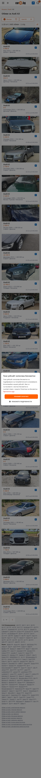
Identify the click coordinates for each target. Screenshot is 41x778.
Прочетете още (8, 392)
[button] (20, 401)
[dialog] (20, 389)
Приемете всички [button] (21, 396)
